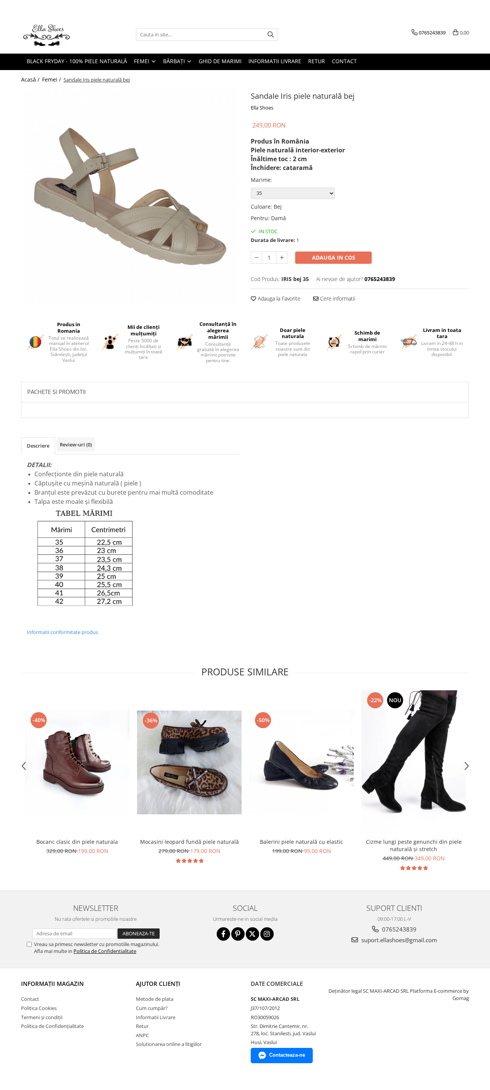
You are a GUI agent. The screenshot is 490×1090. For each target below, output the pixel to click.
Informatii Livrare (274, 61)
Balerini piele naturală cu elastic (301, 841)
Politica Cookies (39, 1008)
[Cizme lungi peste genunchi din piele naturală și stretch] (413, 762)
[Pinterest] (238, 934)
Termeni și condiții (41, 1017)
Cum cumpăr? (152, 1008)
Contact (344, 61)
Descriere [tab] (38, 445)
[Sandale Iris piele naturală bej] (130, 196)
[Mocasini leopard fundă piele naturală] (189, 762)
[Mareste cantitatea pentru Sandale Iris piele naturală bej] (281, 258)
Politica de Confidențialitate (52, 1026)
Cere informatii (336, 298)
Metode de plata (154, 998)
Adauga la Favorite (278, 298)
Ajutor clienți (158, 983)
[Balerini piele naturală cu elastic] (301, 762)
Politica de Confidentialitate (105, 951)
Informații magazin (52, 983)
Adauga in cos (333, 257)
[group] (130, 196)
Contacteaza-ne (287, 1055)
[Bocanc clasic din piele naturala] (77, 762)
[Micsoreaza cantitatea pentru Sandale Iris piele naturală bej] (256, 258)
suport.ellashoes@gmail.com (398, 940)
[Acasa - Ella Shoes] (59, 34)
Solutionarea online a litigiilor (169, 1044)
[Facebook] (223, 934)
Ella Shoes (262, 107)
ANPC (142, 1035)
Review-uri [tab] (76, 444)
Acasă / (31, 79)
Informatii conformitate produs (62, 632)
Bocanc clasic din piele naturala (77, 841)
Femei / (52, 79)
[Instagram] (267, 934)
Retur (316, 61)
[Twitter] (252, 934)
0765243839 (398, 929)
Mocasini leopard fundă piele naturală (189, 841)
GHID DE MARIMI (220, 61)
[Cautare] (271, 34)
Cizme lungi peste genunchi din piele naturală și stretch (414, 845)
